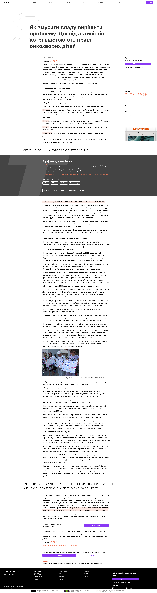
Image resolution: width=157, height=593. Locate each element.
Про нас (36, 571)
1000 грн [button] (63, 183)
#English (36, 579)
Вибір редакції (37, 578)
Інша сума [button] (73, 183)
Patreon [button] (46, 190)
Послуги (60, 573)
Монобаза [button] (72, 190)
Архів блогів (86, 576)
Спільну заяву (77, 97)
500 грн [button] (54, 183)
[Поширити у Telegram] (56, 61)
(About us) (40, 571)
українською (13, 588)
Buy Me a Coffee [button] (59, 190)
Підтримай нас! (86, 571)
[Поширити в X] (54, 61)
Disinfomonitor (62, 578)
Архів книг (85, 578)
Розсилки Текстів (38, 576)
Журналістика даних (63, 571)
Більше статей (46, 561)
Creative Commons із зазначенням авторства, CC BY (17, 587)
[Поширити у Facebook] (51, 61)
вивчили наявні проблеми (71, 75)
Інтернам (61, 579)
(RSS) (38, 573)
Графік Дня (85, 574)
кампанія (46, 545)
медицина (54, 545)
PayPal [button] (82, 190)
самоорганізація (64, 545)
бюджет (74, 545)
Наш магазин (86, 573)
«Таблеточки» (68, 297)
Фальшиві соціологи (63, 574)
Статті (35, 573)
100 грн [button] (46, 183)
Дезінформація (62, 576)
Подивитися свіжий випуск (134, 67)
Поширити (45, 61)
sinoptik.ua (127, 117)
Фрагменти (36, 574)
